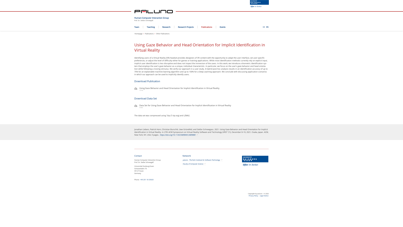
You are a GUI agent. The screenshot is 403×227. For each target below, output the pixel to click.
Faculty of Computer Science (193, 164)
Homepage (138, 34)
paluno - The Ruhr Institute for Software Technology (201, 160)
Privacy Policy (253, 196)
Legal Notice (264, 196)
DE (264, 27)
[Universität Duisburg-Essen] (259, 6)
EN (267, 27)
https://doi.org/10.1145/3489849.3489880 (177, 135)
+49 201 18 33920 (147, 180)
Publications (149, 34)
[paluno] (153, 12)
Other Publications (162, 34)
